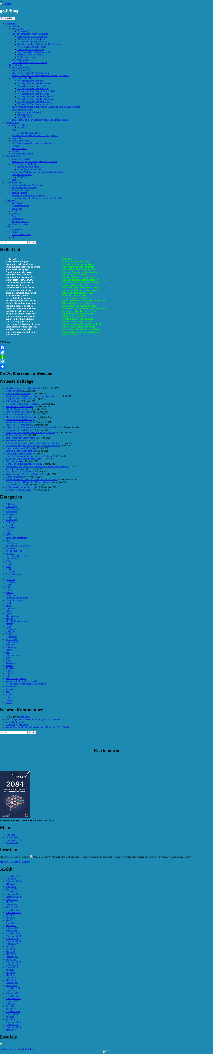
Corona (9, 530)
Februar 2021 (12, 928)
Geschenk (10, 571)
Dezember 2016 (13, 1011)
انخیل (8, 694)
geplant (9, 569)
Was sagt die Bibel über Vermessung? (34, 104)
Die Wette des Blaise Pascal (24, 164)
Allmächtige (11, 506)
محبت (9, 702)
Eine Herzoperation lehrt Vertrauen (22, 438)
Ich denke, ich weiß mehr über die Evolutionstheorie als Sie (33, 427)
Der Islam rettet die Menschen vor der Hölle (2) (39, 198)
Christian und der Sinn (22, 174)
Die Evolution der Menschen (30, 49)
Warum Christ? (13, 122)
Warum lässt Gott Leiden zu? (19, 422)
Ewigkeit (10, 553)
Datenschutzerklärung (22, 234)
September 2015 (13, 1027)
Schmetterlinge (12, 642)
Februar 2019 (12, 983)
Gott (8, 587)
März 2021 (11, 925)
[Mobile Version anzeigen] (106, 1052)
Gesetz (9, 577)
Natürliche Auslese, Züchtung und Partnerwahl (38, 44)
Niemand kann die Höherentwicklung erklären (27, 482)
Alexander (10, 724)
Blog (14, 237)
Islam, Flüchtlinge (14, 600)
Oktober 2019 (12, 964)
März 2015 (11, 1030)
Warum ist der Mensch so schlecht (21, 681)
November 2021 (13, 912)
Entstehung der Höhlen (16, 538)
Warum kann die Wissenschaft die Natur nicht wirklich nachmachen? (37, 466)
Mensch (9, 624)
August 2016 (12, 1014)
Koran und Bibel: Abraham (24, 187)
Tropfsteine (11, 668)
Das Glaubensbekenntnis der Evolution (29, 62)
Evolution (10, 23)
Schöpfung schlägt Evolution (19, 411)
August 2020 (12, 944)
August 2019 (12, 967)
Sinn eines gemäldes (15, 461)
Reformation (11, 637)
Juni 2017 (10, 1009)
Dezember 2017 (13, 996)
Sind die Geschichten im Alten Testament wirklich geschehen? (40, 75)
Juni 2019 (10, 972)
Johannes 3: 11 (24, 127)
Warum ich (17, 213)
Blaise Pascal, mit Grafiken (29, 169)
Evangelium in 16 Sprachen (18, 545)
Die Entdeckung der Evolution (31, 39)
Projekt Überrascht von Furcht (19, 414)
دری (8, 697)
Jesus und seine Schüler (22, 109)
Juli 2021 (10, 915)
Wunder (9, 689)
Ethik (14, 130)
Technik (9, 665)
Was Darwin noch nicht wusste (31, 47)
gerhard (9, 722)
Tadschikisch (17, 219)
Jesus (8, 605)
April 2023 (11, 886)
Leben (9, 611)
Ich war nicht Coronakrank (18, 393)
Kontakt (9, 226)
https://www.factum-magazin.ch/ (15, 862)
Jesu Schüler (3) (24, 114)
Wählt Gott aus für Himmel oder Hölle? (24, 464)
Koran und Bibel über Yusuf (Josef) (28, 185)
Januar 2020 (11, 959)
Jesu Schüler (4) (24, 117)
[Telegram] (106, 361)
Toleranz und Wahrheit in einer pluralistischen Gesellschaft (38, 172)
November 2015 (13, 1022)
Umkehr (9, 670)
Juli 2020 (10, 946)
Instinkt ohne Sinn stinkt (17, 597)
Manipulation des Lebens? (29, 133)
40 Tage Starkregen (15, 435)
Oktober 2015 (12, 1024)
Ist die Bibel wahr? (14, 65)
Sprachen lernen (13, 655)
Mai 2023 (10, 884)
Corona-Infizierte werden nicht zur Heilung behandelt (30, 432)
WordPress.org (12, 842)
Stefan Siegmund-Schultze (18, 719)
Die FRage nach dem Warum (19, 453)
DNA (8, 532)
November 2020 (13, 936)
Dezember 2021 (13, 910)
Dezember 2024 (13, 876)
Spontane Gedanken (21, 224)
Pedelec (15, 211)
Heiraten (15, 146)
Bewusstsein (11, 514)
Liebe (8, 613)
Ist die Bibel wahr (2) (21, 70)
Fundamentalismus (20, 140)
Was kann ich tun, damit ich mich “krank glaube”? (35, 135)
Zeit (7, 691)
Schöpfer (10, 644)
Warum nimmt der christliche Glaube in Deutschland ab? (32, 479)
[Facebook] (106, 347)
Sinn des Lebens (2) (21, 159)
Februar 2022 (12, 904)
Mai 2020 (10, 951)
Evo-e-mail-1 (18, 28)
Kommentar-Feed (14, 840)
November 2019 (13, 962)
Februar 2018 (12, 993)
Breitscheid (17, 208)
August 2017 (12, 1003)
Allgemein (10, 504)
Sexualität (16, 151)
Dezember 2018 (13, 988)
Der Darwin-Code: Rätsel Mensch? (33, 52)
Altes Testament (13, 509)
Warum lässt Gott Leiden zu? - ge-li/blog (24, 727)
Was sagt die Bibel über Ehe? (30, 80)
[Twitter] (106, 352)
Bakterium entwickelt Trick (18, 430)
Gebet (8, 561)
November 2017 (13, 998)
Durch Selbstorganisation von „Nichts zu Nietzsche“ (30, 456)
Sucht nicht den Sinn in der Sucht (21, 451)
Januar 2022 (11, 907)
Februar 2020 (12, 957)
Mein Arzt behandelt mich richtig (21, 417)
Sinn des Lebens (13, 156)
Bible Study (11, 522)
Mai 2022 (10, 902)
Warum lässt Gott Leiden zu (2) (20, 419)
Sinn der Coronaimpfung (17, 409)
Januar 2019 (11, 985)
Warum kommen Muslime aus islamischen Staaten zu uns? (32, 396)
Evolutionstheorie (14, 551)
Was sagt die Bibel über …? (24, 78)
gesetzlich (10, 579)
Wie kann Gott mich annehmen (20, 471)
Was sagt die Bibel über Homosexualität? (36, 91)
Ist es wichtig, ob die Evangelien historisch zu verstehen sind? (40, 120)
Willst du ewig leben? (16, 469)
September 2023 (13, 881)
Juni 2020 (10, 949)
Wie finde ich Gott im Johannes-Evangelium (26, 683)
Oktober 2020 (12, 938)
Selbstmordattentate (20, 190)
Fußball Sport (12, 558)
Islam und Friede (19, 193)
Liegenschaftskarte (20, 206)
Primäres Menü (7, 18)
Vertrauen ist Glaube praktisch (19, 406)
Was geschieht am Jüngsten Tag (20, 398)
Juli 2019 (10, 970)
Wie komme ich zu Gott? (23, 153)
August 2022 (12, 899)
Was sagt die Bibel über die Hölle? (33, 94)
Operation (10, 631)
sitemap (15, 232)
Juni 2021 (10, 917)
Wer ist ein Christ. (14, 391)
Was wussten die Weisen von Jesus (22, 474)
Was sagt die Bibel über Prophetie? (33, 88)
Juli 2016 (10, 1016)
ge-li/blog (9, 10)
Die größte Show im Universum (32, 36)
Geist (8, 566)
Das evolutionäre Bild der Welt (31, 41)
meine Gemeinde (19, 148)
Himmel (9, 590)
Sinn (8, 652)
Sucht (8, 657)
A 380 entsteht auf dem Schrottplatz (22, 487)
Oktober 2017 (12, 1001)
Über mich (11, 200)
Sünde (9, 660)
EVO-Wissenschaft (20, 60)
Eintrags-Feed (12, 837)
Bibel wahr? (11, 519)
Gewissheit (11, 582)
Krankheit (10, 608)
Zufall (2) (16, 180)
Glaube (9, 584)
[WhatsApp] (106, 357)
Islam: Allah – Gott (14, 182)
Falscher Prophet (13, 401)
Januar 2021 (11, 930)
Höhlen (9, 592)
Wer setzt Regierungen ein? (18, 490)
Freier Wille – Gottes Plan (17, 424)
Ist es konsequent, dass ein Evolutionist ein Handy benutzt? (33, 445)
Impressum (17, 229)
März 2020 (11, 954)
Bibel (8, 517)
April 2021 (11, 923)
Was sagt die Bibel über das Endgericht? (35, 96)
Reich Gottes (12, 639)
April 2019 (11, 977)
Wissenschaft (12, 686)
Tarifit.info (11, 663)
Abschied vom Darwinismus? (30, 54)
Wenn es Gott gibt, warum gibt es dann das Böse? (34, 161)
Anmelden (10, 834)
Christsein (10, 527)
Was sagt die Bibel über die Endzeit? (34, 83)
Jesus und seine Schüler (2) (29, 112)
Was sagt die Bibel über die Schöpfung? (35, 99)
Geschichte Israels (14, 574)
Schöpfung (11, 647)
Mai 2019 (10, 975)
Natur (8, 626)
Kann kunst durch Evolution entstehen (23, 458)
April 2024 (11, 878)
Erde (8, 540)
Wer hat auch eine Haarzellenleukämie (23, 388)
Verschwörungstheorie (16, 678)
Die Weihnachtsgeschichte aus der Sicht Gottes (33, 143)
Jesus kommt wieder (15, 440)
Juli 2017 (10, 1006)
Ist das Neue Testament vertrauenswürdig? (31, 73)
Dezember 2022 (13, 891)
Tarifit (14, 216)
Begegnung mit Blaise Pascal (30, 166)
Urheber (9, 673)
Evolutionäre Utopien (27, 57)
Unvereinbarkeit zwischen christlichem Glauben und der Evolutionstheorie (46, 107)
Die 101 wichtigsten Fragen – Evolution (30, 34)
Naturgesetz (11, 629)
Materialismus (12, 616)
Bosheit (9, 525)
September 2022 (13, 897)
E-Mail (9, 535)
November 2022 (13, 894)
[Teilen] (106, 366)
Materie (9, 618)
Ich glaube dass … (20, 221)
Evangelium (17, 138)
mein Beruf (17, 203)
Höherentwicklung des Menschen (21, 448)
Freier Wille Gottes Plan (17, 556)
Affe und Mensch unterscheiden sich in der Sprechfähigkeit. (33, 443)
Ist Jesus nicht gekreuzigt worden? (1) (29, 195)
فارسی (9, 700)
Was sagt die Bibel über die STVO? (33, 101)
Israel (8, 603)
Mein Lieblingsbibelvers (17, 621)
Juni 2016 (10, 1019)
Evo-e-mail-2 (23, 31)
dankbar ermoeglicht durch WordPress (17, 1049)
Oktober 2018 (12, 990)
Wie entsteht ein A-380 (16, 484)
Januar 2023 (11, 889)
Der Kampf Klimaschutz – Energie (22, 404)
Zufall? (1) (22, 177)
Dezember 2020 (13, 933)
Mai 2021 (10, 920)
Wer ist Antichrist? (14, 477)
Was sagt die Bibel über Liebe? (31, 86)
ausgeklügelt (11, 511)
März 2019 (11, 980)
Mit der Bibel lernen (21, 125)
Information (11, 595)
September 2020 (13, 941)
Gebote (9, 564)
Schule (9, 650)
